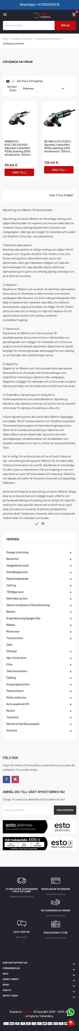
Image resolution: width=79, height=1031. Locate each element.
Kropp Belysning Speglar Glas (23, 618)
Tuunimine (12, 717)
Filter (9, 664)
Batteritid (12, 559)
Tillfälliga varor (15, 592)
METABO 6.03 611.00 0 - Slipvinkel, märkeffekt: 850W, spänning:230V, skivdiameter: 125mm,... (58, 146)
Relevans (44, 89)
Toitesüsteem (14, 638)
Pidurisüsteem (15, 691)
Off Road (11, 651)
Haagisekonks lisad (17, 565)
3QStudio (28, 1011)
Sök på (65, 25)
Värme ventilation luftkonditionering (28, 605)
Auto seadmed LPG (17, 704)
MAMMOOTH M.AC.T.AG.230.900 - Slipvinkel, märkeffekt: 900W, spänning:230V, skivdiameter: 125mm (18, 148)
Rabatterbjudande (17, 578)
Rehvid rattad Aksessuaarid (22, 724)
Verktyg (11, 585)
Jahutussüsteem (16, 671)
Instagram (15, 779)
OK (39, 524)
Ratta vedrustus (16, 697)
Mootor (10, 710)
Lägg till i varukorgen (19, 173)
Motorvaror (13, 631)
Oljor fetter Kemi (16, 658)
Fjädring (11, 677)
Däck (9, 644)
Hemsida (12, 539)
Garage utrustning (17, 552)
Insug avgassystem (18, 684)
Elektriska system (17, 598)
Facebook (6, 779)
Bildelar (10, 625)
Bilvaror (10, 611)
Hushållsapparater (17, 572)
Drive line (11, 730)
